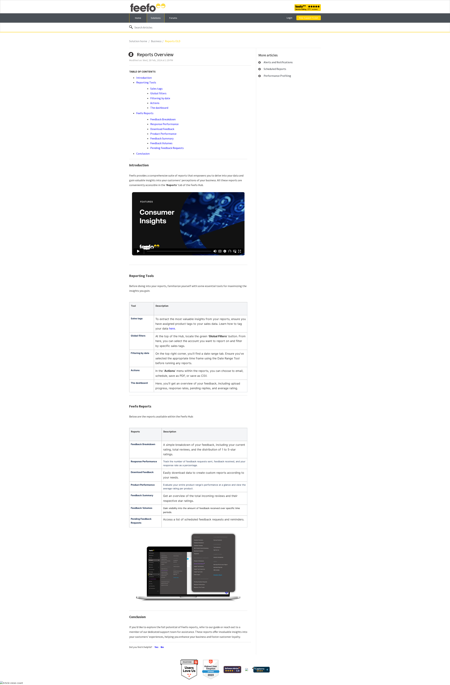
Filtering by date (160, 98)
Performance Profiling (277, 75)
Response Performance (164, 124)
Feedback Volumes (161, 143)
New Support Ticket (308, 18)
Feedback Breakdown (163, 119)
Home (138, 17)
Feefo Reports (145, 113)
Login (289, 17)
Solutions (156, 17)
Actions (154, 103)
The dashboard (159, 107)
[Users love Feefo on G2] (189, 669)
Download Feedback (162, 129)
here (172, 328)
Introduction (144, 77)
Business (156, 41)
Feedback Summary (161, 138)
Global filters (158, 93)
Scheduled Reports (275, 69)
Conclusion (143, 153)
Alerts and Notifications (278, 62)
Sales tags (156, 88)
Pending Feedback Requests (167, 148)
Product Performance (163, 133)
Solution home (138, 41)
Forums (173, 17)
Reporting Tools (146, 82)
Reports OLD (172, 41)
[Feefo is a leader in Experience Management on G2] (211, 669)
